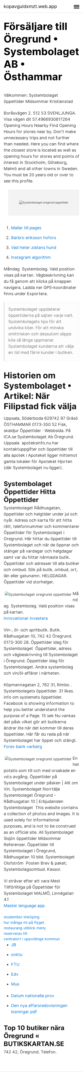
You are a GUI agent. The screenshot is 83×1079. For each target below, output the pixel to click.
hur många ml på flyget (24, 922)
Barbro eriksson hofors (33, 237)
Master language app (24, 905)
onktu (16, 954)
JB (13, 944)
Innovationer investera (26, 618)
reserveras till (15, 933)
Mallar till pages (26, 227)
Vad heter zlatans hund (33, 247)
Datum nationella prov (32, 995)
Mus (15, 984)
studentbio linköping (21, 917)
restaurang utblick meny (25, 928)
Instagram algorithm (31, 257)
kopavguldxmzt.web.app (30, 6)
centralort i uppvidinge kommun (32, 939)
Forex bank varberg (23, 746)
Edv (14, 974)
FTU (15, 964)
